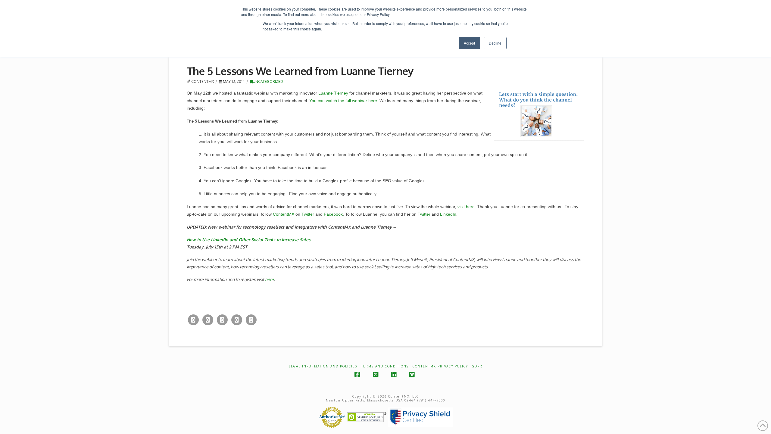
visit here (466, 206)
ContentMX (283, 214)
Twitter (307, 214)
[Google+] (222, 319)
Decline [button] (495, 42)
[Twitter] (193, 319)
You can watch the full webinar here (343, 100)
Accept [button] (469, 42)
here (269, 279)
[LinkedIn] (236, 319)
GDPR (477, 366)
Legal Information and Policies (323, 366)
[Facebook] (207, 319)
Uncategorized (268, 81)
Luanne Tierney (333, 93)
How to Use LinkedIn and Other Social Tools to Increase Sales (249, 239)
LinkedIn (448, 214)
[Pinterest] (251, 319)
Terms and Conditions (385, 366)
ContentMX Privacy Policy (440, 366)
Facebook (333, 214)
